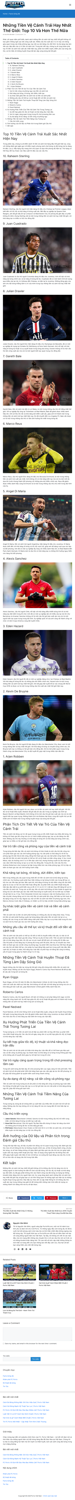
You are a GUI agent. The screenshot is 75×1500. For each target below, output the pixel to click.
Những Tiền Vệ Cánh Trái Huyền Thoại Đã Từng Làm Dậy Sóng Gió (32, 100)
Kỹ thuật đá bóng (9, 1383)
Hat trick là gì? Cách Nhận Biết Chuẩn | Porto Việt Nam (23, 1418)
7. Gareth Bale (15, 72)
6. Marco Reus (15, 75)
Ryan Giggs (14, 103)
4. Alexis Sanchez (16, 79)
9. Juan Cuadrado (16, 68)
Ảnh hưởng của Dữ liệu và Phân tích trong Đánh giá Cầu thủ (29, 123)
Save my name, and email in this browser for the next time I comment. (31, 1343)
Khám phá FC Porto (10, 1379)
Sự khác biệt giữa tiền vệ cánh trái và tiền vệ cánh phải (30, 96)
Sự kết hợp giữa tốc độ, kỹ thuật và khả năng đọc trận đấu (31, 112)
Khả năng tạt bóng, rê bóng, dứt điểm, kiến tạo (27, 93)
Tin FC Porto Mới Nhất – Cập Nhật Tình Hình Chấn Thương (24, 1422)
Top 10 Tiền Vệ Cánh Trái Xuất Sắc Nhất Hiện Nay (26, 63)
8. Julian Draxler (16, 70)
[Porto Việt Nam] (15, 5)
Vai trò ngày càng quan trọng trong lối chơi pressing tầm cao (32, 114)
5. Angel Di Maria (16, 77)
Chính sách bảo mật (50, 1496)
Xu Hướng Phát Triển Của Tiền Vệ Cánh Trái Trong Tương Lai (29, 110)
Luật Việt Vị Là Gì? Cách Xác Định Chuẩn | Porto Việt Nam (24, 1414)
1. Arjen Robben (15, 86)
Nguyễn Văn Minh (20, 1223)
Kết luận (10, 126)
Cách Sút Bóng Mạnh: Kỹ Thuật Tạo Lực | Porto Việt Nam (24, 1406)
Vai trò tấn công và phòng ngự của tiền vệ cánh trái (29, 91)
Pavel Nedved (15, 107)
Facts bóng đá (8, 1265)
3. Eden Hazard (15, 82)
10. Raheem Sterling (17, 65)
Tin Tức (5, 1386)
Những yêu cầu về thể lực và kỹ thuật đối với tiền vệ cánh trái (32, 98)
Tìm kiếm (6, 1356)
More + (66, 1198)
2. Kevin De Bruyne (17, 84)
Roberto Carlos (15, 105)
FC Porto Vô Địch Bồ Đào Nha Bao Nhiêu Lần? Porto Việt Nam (26, 1410)
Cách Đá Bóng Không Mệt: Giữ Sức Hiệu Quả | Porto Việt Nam (26, 1402)
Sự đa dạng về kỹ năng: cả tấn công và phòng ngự (28, 117)
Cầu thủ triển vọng (16, 121)
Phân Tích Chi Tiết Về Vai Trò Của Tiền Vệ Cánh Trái (26, 89)
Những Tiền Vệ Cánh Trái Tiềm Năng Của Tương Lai (26, 119)
